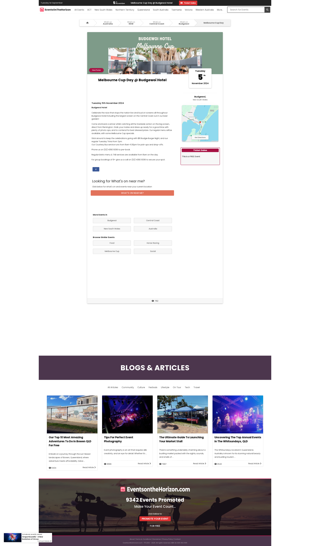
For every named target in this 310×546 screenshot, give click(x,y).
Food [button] (112, 243)
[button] (96, 169)
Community (128, 387)
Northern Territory (125, 9)
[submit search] (267, 9)
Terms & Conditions (143, 539)
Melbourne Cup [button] (112, 251)
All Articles (113, 387)
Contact (177, 539)
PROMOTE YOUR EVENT (155, 518)
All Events (79, 9)
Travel (197, 387)
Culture (141, 387)
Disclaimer (156, 539)
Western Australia (205, 9)
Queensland (143, 9)
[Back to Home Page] (86, 23)
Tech (187, 387)
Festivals (153, 387)
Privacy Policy (167, 539)
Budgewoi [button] (111, 220)
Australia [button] (153, 228)
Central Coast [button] (153, 220)
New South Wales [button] (112, 228)
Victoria (188, 9)
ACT (89, 9)
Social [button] (153, 251)
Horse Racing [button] (153, 243)
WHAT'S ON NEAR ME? (132, 192)
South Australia (160, 9)
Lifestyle (165, 387)
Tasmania (176, 9)
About (132, 539)
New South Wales (103, 9)
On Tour (177, 387)
